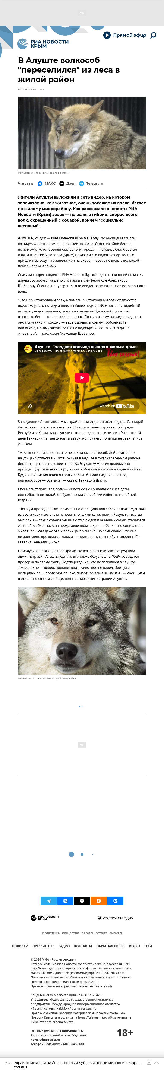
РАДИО (64, 946)
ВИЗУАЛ (115, 933)
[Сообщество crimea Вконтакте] (65, 901)
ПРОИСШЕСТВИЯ (94, 933)
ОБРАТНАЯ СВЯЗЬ (110, 946)
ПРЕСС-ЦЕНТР (43, 946)
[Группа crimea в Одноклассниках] (99, 901)
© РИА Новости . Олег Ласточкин (35, 678)
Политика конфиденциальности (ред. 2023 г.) (64, 982)
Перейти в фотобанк (59, 172)
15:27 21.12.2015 (27, 89)
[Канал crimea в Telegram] (49, 901)
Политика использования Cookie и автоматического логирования (80, 977)
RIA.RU (134, 946)
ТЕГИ (148, 946)
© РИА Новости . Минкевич (32, 172)
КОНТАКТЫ (83, 946)
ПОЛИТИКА (51, 933)
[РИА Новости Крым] (43, 44)
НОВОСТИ (20, 946)
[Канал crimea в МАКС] (115, 901)
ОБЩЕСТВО (70, 933)
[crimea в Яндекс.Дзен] (82, 901)
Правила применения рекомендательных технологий (71, 986)
